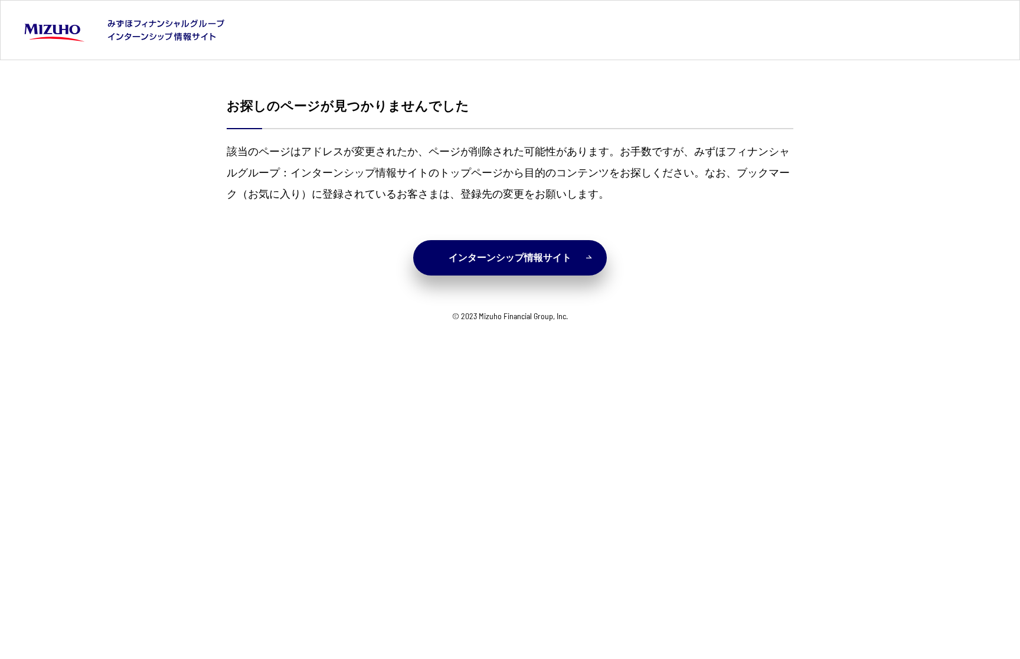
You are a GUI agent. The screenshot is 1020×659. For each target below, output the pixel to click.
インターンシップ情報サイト (510, 257)
